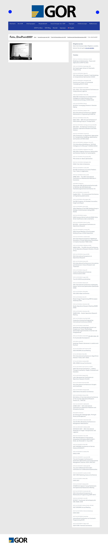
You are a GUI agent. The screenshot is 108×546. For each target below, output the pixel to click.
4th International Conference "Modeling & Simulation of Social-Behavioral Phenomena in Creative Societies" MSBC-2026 (85, 240)
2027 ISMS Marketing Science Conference (85, 475)
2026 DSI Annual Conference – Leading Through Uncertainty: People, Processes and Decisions (85, 370)
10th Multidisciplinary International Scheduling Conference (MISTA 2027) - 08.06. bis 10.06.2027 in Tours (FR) (84, 439)
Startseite (13, 23)
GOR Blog (48, 28)
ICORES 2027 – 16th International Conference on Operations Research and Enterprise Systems (84, 407)
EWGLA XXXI (76, 453)
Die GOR (20, 23)
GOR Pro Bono (38, 28)
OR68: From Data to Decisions (81, 164)
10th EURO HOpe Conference (81, 293)
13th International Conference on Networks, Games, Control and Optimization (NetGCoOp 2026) (85, 286)
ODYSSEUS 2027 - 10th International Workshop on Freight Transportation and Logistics (84, 430)
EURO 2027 (76, 480)
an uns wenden (90, 48)
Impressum (63, 28)
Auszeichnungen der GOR (58, 23)
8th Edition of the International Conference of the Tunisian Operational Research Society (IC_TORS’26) (85, 398)
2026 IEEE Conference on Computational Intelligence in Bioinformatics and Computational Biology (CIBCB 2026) (84, 98)
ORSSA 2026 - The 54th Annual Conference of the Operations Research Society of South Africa (86, 249)
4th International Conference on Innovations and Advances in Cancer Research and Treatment (86, 265)
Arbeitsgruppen (31, 23)
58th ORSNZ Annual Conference (82, 363)
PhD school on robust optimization (83, 158)
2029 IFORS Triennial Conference (82, 525)
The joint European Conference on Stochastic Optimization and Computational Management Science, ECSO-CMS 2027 (85, 460)
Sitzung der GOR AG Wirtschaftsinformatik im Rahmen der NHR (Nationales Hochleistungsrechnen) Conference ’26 (85, 187)
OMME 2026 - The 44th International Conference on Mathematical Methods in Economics (84, 178)
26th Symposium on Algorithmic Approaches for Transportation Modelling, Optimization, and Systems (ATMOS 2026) (85, 137)
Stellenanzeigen (82, 23)
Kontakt (55, 28)
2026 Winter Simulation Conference (83, 391)
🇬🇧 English (71, 28)
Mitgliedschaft (43, 23)
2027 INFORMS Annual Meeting (82, 507)
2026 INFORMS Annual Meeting (82, 350)
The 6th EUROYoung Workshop (81, 279)
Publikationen (93, 23)
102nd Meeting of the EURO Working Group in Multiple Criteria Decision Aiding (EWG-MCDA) (86, 210)
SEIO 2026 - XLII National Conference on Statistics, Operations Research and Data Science (84, 128)
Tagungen (72, 23)
